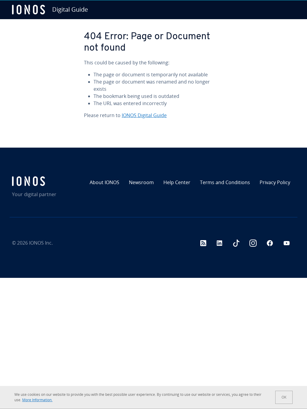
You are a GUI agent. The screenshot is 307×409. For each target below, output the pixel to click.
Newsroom (141, 182)
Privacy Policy (275, 182)
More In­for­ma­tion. (37, 399)
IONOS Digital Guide (144, 115)
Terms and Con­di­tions (225, 182)
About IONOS (104, 182)
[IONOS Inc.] (45, 181)
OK (284, 397)
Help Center (176, 182)
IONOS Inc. (41, 243)
